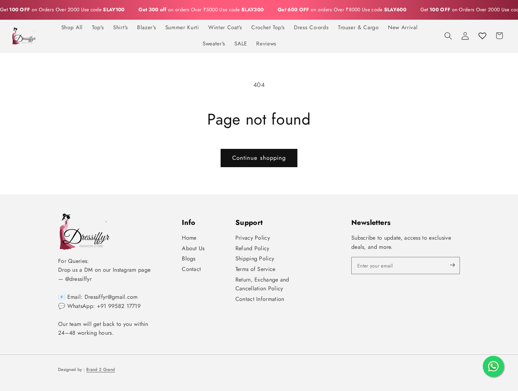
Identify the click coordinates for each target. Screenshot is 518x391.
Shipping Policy (255, 258)
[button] (448, 35)
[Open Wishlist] (482, 35)
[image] (84, 231)
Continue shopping (259, 157)
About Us (193, 248)
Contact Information (259, 299)
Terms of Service (255, 269)
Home (189, 238)
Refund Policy (252, 248)
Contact (191, 269)
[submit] (446, 265)
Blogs (189, 258)
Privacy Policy (252, 238)
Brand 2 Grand (100, 369)
